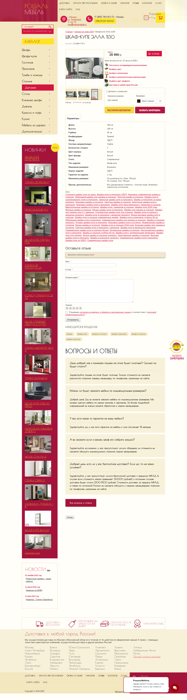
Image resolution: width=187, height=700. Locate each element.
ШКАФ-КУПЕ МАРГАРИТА (32, 158)
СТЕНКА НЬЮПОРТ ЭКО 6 (39, 349)
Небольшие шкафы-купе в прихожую (83, 220)
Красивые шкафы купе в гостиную (124, 222)
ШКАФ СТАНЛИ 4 (35, 456)
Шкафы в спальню (138, 334)
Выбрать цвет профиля (119, 81)
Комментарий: (72, 277)
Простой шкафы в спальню (130, 197)
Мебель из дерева (33, 125)
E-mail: (69, 270)
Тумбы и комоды (32, 75)
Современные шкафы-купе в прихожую (139, 238)
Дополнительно (32, 131)
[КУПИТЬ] (154, 53)
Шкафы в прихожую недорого (104, 238)
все (48, 570)
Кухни (26, 118)
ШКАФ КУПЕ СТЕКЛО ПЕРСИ (37, 405)
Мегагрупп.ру (121, 692)
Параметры (73, 118)
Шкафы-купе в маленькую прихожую (138, 227)
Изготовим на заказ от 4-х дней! (88, 624)
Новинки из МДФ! (34, 590)
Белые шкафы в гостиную (87, 225)
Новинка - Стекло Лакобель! (39, 599)
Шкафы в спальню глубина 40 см (99, 232)
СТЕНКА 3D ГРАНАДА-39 (33, 266)
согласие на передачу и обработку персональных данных (105, 312)
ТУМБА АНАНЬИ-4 (36, 378)
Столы (26, 93)
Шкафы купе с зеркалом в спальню (117, 207)
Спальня (27, 81)
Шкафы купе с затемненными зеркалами (135, 232)
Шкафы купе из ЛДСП (75, 240)
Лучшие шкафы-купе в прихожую (91, 222)
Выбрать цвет (115, 69)
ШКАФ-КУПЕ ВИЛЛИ (37, 530)
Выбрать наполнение (118, 73)
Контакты (147, 3)
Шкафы (26, 49)
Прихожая (28, 68)
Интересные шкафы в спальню (125, 230)
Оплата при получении (85, 3)
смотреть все (32, 552)
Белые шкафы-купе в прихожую (107, 210)
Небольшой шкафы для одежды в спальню (95, 197)
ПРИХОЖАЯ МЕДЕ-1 (36, 209)
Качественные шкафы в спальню (133, 235)
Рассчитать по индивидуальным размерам (128, 65)
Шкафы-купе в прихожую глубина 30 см (139, 217)
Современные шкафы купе (100, 240)
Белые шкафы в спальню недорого (100, 235)
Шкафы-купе (29, 56)
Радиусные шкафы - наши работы (38, 579)
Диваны (27, 106)
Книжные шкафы (32, 100)
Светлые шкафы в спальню (117, 202)
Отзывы (136, 3)
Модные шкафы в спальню (78, 210)
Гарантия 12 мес (153, 624)
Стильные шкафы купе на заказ (80, 194)
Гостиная (27, 62)
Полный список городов (146, 656)
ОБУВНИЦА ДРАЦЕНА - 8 (39, 505)
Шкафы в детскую (73, 339)
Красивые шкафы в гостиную (89, 202)
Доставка (64, 3)
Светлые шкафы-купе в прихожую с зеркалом (97, 227)
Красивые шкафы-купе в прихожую (93, 204)
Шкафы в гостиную (99, 334)
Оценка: (68, 305)
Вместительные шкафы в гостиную (82, 207)
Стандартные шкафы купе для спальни (114, 212)
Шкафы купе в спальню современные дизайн (96, 217)
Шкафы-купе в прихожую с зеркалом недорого (107, 215)
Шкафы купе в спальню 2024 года (117, 225)
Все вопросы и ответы (81, 502)
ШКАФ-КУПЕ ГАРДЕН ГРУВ (37, 241)
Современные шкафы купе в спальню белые (87, 230)
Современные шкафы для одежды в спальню (124, 220)
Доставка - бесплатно (53, 623)
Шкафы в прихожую (119, 334)
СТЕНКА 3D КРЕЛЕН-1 (37, 182)
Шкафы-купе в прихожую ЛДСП (112, 194)
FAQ (78, 9)
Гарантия (124, 3)
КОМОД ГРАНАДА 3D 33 (39, 297)
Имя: (68, 262)
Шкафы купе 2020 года (146, 207)
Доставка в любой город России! (123, 85)
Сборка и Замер (109, 3)
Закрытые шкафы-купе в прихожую (116, 199)
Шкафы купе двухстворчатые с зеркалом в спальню (136, 204)
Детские (30, 87)
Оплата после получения (121, 623)
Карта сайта (65, 9)
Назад (70, 517)
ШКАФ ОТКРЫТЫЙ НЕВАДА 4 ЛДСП (35, 323)
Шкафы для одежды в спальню (139, 210)
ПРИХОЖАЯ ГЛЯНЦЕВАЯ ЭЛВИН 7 (38, 430)
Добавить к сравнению (117, 91)
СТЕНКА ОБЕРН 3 (35, 480)
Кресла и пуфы (31, 112)
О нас (158, 3)
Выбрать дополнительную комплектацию (127, 77)
